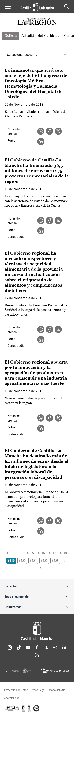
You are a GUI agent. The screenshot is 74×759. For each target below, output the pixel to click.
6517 (52, 553)
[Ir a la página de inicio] (37, 6)
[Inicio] (37, 630)
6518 (63, 553)
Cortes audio (16, 237)
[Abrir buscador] (66, 6)
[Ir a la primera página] (11, 553)
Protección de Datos (16, 690)
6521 (33, 560)
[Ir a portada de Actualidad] (37, 22)
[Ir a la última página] (37, 568)
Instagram (9, 647)
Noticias (11, 36)
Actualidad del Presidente (40, 36)
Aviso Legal (38, 690)
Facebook (37, 647)
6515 (30, 553)
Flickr (55, 647)
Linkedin (64, 647)
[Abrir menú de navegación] (8, 6)
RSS (37, 655)
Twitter (46, 647)
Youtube (27, 647)
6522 (44, 560)
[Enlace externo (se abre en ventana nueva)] (29, 708)
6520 (22, 560)
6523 (55, 560)
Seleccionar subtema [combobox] (22, 55)
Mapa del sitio (57, 690)
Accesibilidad (12, 698)
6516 (41, 553)
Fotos (11, 140)
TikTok (18, 647)
